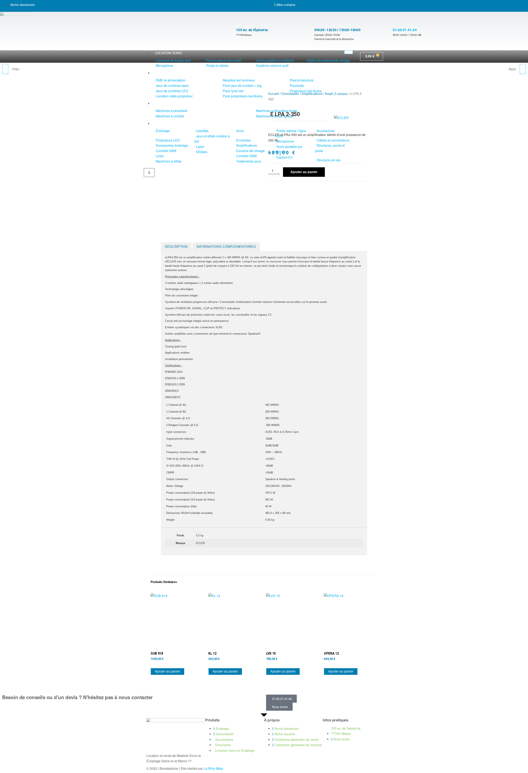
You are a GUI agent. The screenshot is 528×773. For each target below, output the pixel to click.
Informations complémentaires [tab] (226, 246)
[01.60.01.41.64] (395, 20)
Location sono (168, 53)
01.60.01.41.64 (404, 30)
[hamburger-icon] (348, 52)
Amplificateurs (312, 94)
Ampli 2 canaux (336, 94)
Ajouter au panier (303, 172)
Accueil (273, 94)
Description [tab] (176, 246)
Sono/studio (290, 94)
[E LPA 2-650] (523, 69)
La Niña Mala (213, 768)
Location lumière (171, 73)
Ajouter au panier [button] (167, 671)
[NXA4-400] (5, 69)
